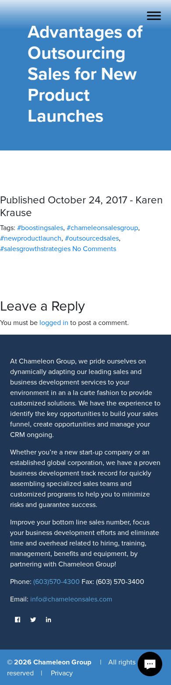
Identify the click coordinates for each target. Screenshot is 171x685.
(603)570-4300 (56, 581)
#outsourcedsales (92, 238)
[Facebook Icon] (17, 620)
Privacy (62, 673)
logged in (53, 322)
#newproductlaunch (30, 238)
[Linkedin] (48, 620)
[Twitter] (33, 620)
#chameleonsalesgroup (102, 227)
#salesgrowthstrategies (35, 248)
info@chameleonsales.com (71, 599)
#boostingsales (40, 227)
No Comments (94, 248)
